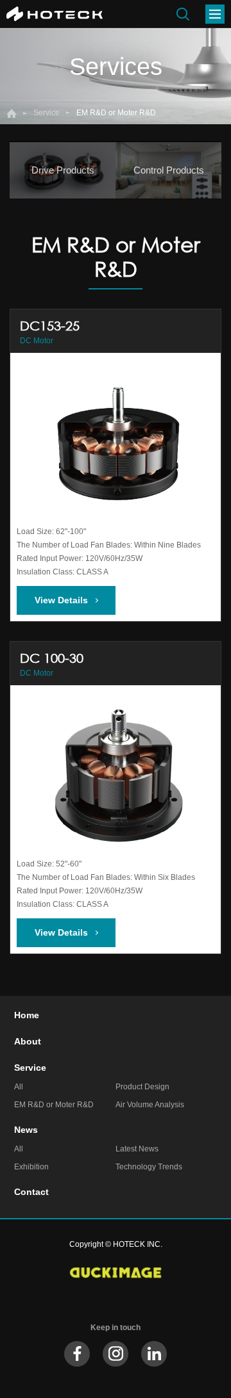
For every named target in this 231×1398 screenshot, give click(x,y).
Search (183, 14)
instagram (115, 1354)
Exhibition (31, 1166)
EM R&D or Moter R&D (54, 1104)
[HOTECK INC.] (54, 13)
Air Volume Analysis (150, 1104)
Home (11, 113)
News (26, 1130)
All (18, 1086)
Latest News (137, 1148)
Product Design (142, 1086)
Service (46, 112)
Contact (31, 1192)
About (27, 1041)
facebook (77, 1354)
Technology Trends (149, 1166)
